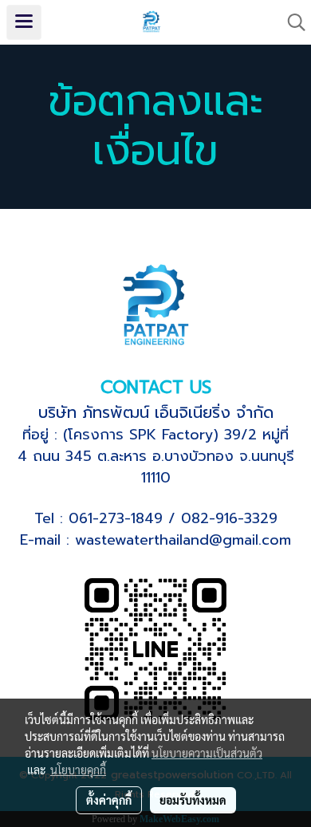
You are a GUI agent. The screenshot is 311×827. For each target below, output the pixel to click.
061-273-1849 (116, 518)
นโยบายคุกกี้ (78, 769)
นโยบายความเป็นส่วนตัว (207, 753)
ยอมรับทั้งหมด (192, 800)
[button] (291, 22)
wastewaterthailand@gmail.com (183, 540)
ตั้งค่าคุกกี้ (109, 800)
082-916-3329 (229, 518)
